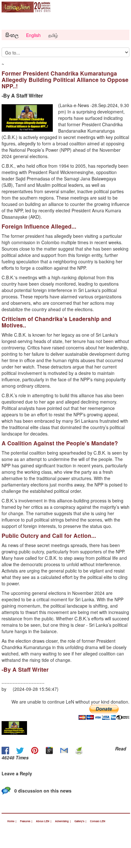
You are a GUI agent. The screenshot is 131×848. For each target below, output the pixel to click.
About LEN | (43, 821)
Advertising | (63, 821)
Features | (26, 821)
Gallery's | (80, 821)
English (33, 35)
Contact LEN (97, 821)
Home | (11, 821)
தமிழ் (53, 35)
